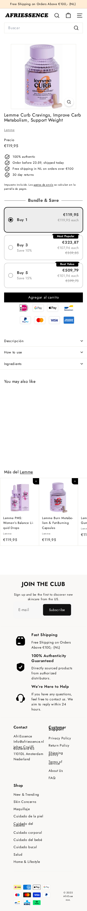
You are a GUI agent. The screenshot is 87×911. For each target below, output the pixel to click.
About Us (56, 771)
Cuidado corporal (28, 832)
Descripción (14, 340)
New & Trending (26, 794)
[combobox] (43, 28)
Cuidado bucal (25, 847)
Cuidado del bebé (28, 840)
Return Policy (59, 745)
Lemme (9, 130)
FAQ (52, 778)
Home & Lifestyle (27, 862)
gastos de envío (43, 185)
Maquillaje (22, 809)
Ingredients (13, 363)
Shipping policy (56, 753)
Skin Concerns (25, 802)
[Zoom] (69, 102)
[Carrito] (68, 15)
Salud (18, 854)
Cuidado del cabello (23, 824)
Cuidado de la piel (28, 816)
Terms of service (55, 762)
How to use (13, 352)
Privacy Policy (60, 738)
